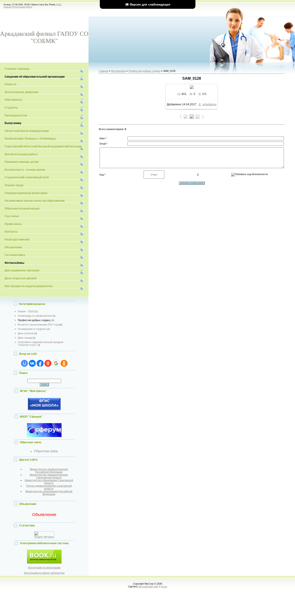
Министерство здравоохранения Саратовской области (49, 476)
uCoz (164, 586)
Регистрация (19, 7)
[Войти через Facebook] (40, 363)
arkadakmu (209, 104)
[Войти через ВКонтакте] (32, 363)
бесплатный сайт (149, 586)
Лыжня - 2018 (25, 311)
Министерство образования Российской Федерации (48, 492)
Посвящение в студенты (32, 329)
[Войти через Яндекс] (47, 363)
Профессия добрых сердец (34, 320)
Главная (7, 7)
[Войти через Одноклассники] (64, 363)
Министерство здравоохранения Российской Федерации (49, 470)
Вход (29, 7)
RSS (59, 4)
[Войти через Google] (56, 363)
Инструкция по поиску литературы (44, 572)
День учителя (26, 333)
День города (25, 337)
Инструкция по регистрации (44, 567)
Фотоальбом (118, 71)
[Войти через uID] (24, 363)
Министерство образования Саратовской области (49, 481)
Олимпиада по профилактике (35, 315)
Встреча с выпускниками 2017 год (38, 324)
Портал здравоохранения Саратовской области (49, 487)
